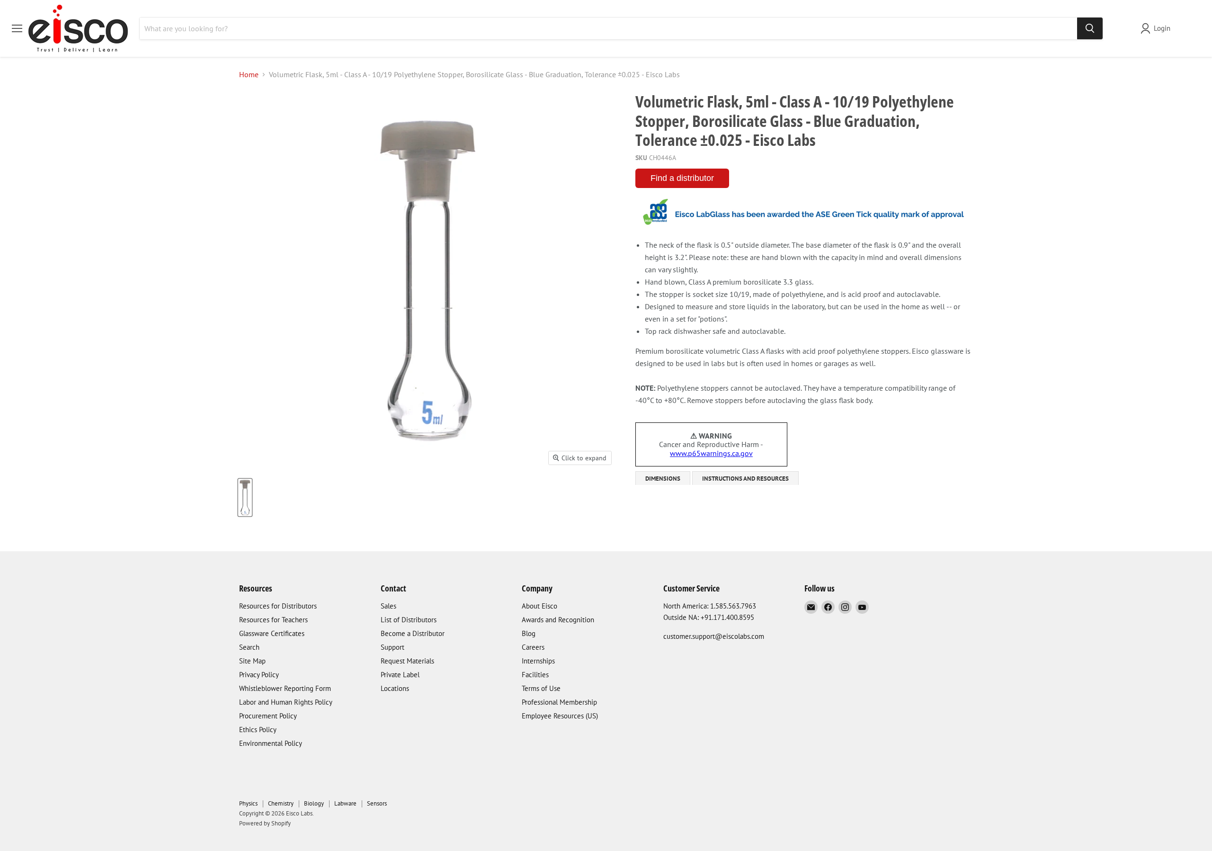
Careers (533, 647)
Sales (388, 605)
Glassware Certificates (271, 633)
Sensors (377, 803)
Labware (345, 803)
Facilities (535, 674)
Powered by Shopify (265, 823)
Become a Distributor (413, 633)
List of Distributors (409, 619)
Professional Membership (559, 702)
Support (392, 647)
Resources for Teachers (273, 619)
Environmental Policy (270, 743)
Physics (248, 803)
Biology (314, 803)
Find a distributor (682, 178)
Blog (528, 633)
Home (248, 74)
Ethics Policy (257, 729)
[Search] (1090, 28)
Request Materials (407, 660)
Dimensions (662, 479)
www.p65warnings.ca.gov (711, 453)
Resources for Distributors (278, 605)
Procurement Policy (268, 715)
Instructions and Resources (745, 479)
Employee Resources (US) (560, 715)
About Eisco (539, 605)
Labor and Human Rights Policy (285, 702)
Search (249, 647)
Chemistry (281, 803)
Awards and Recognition (558, 619)
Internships (538, 660)
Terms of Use (541, 688)
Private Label (400, 674)
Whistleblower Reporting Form (285, 688)
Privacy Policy (259, 674)
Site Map (252, 660)
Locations (395, 688)
